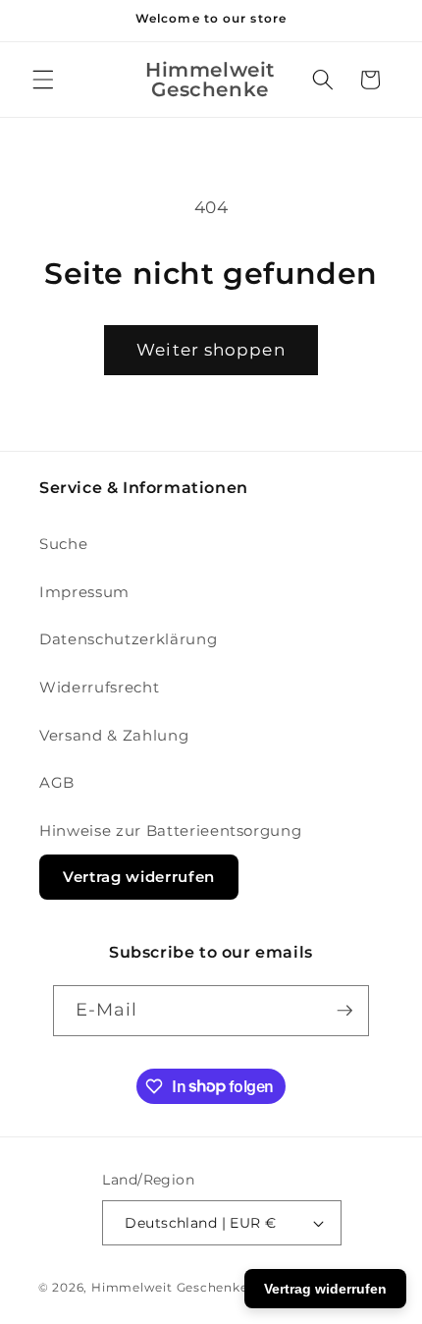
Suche (63, 543)
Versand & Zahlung (113, 735)
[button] (43, 79)
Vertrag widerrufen (139, 876)
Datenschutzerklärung (128, 639)
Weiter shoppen (210, 349)
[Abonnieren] (344, 1010)
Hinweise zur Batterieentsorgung (170, 830)
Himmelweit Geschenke (169, 1287)
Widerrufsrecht (99, 687)
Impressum (84, 591)
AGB (57, 782)
